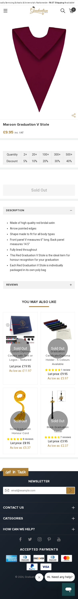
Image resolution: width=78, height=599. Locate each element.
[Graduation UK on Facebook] (20, 539)
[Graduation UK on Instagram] (40, 539)
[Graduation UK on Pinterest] (49, 539)
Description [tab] (15, 210)
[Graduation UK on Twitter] (30, 539)
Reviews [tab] (12, 285)
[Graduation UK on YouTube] (59, 539)
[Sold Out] (20, 329)
